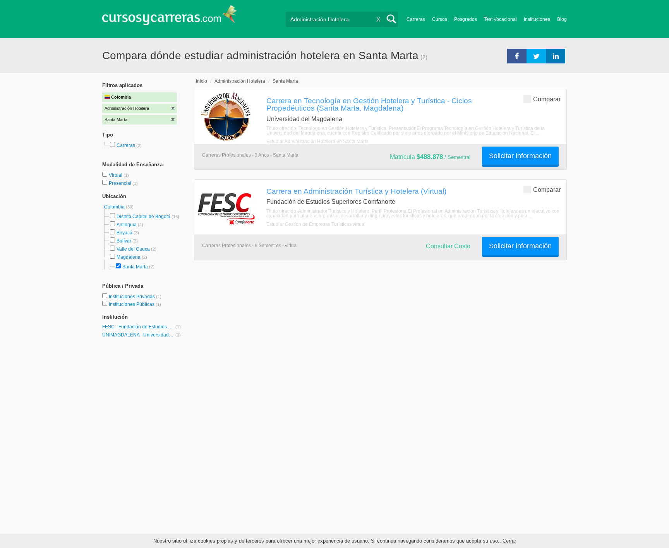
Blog (562, 19)
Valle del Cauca (133, 249)
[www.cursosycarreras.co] (169, 17)
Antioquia (127, 224)
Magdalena (129, 257)
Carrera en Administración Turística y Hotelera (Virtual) (356, 191)
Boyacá (124, 233)
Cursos (439, 19)
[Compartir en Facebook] (517, 55)
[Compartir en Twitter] (536, 55)
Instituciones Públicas (135, 304)
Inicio (201, 81)
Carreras (416, 19)
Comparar (547, 99)
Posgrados (465, 19)
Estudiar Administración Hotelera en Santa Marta (317, 141)
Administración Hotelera (239, 81)
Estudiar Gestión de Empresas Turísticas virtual (315, 224)
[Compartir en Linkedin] (555, 55)
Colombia (115, 207)
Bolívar (124, 241)
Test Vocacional (500, 19)
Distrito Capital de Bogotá (143, 216)
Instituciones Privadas (135, 296)
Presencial (120, 183)
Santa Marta (135, 267)
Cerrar (509, 541)
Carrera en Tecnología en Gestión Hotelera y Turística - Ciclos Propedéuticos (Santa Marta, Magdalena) (369, 104)
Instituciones (537, 19)
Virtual (116, 175)
